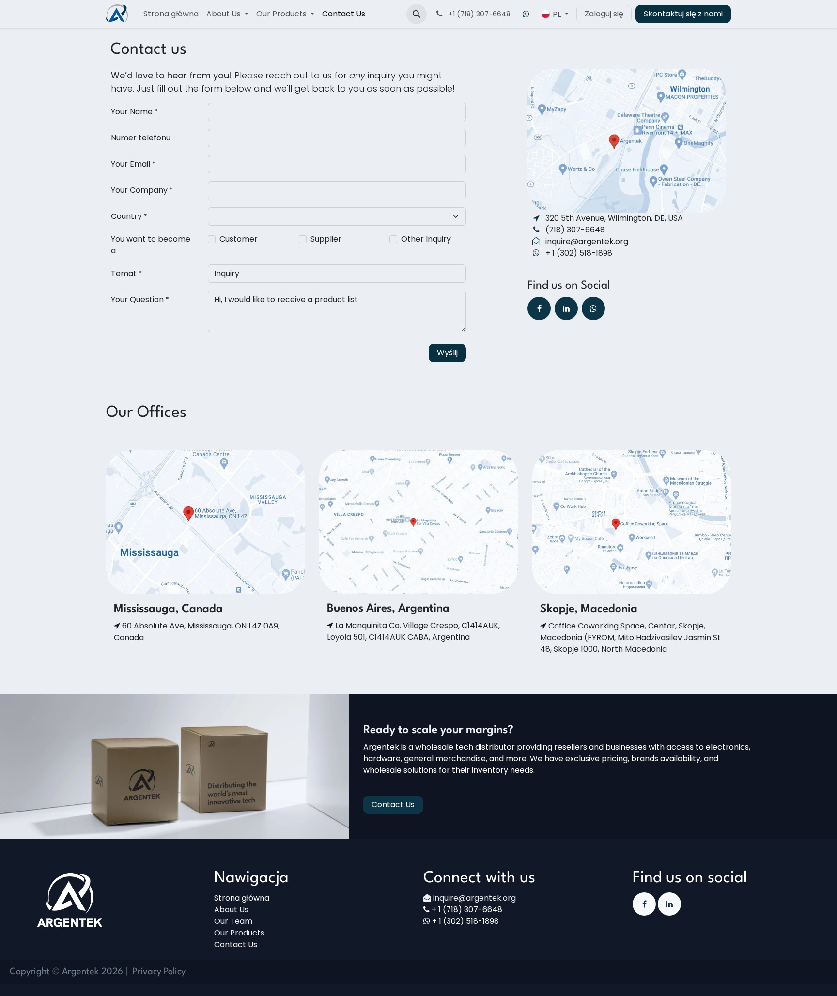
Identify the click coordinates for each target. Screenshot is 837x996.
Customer (238, 239)
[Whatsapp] (526, 14)
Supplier (325, 239)
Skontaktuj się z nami (683, 13)
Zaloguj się (604, 13)
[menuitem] (171, 14)
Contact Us (393, 804)
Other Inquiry (426, 239)
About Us (231, 909)
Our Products (239, 932)
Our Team (233, 921)
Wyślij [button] (447, 352)
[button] (416, 14)
